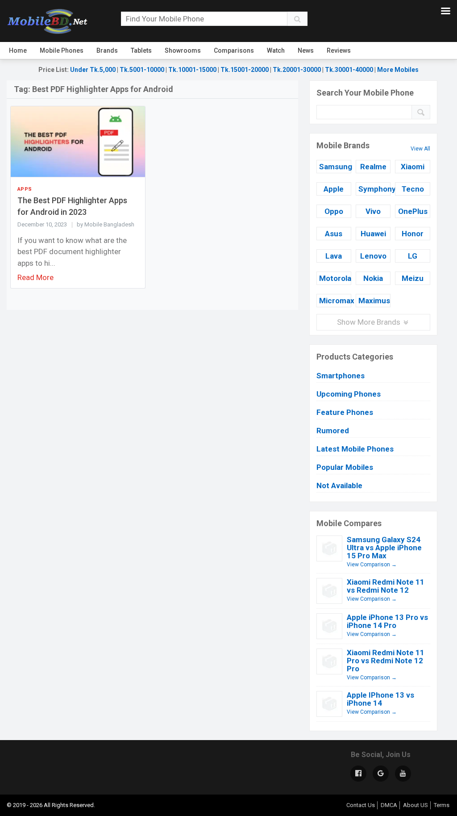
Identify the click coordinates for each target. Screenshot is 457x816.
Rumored (332, 430)
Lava (333, 255)
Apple (334, 188)
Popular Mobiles (344, 467)
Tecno (413, 188)
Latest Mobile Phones (355, 448)
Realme (373, 166)
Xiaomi (412, 166)
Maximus (374, 300)
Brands (107, 50)
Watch (276, 50)
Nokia (373, 278)
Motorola (335, 278)
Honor (413, 233)
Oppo (333, 211)
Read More (35, 277)
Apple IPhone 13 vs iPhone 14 (380, 698)
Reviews (339, 50)
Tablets (141, 50)
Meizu (413, 278)
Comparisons (234, 50)
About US (415, 805)
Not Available (339, 485)
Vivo (373, 211)
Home (18, 50)
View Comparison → (372, 564)
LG (412, 255)
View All (420, 149)
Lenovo (373, 255)
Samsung (335, 166)
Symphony (374, 188)
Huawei (373, 233)
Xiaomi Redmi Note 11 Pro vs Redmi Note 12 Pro (385, 660)
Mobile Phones (61, 50)
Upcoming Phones (348, 393)
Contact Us (360, 805)
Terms (441, 805)
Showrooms (183, 50)
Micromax (335, 300)
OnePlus (413, 211)
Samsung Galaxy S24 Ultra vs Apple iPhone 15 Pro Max (384, 547)
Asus (333, 233)
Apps (24, 189)
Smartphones (340, 375)
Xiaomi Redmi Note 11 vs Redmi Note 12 (385, 585)
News (306, 50)
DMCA (389, 805)
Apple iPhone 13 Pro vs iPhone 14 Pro (387, 621)
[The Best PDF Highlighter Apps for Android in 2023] (77, 141)
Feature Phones (344, 412)
